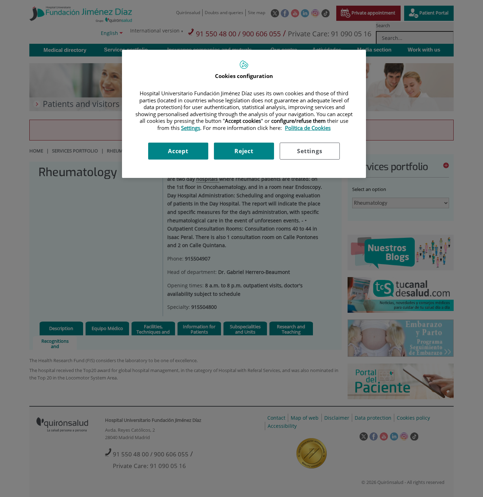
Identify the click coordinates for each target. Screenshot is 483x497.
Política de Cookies (308, 127)
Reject (244, 151)
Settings (309, 151)
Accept (178, 151)
